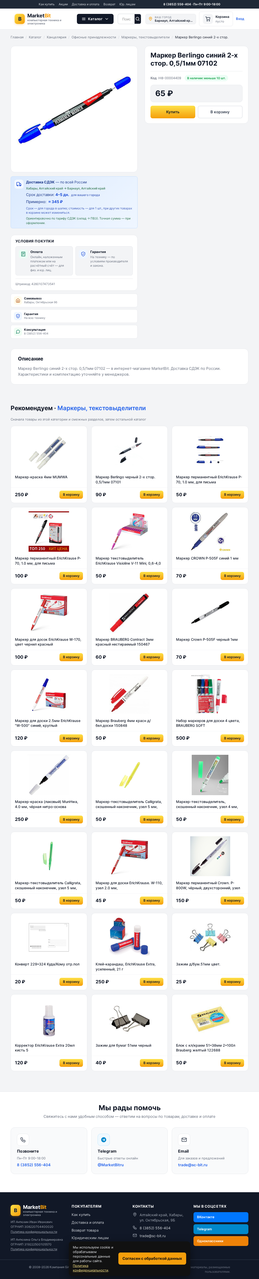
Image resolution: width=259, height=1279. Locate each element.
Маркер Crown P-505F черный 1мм (207, 639)
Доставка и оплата (85, 4)
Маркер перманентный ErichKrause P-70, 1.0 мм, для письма (209, 479)
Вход (240, 19)
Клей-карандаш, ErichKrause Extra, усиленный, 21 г (126, 966)
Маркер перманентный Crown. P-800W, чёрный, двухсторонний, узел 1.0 (208, 885)
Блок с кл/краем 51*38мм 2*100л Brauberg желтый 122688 (205, 1047)
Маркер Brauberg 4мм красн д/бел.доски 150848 (123, 723)
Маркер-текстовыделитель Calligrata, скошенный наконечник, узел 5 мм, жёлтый (129, 804)
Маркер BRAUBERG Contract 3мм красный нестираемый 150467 (125, 642)
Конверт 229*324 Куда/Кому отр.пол (47, 964)
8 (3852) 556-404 (155, 1228)
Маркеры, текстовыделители (145, 37)
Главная (17, 37)
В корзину (220, 111)
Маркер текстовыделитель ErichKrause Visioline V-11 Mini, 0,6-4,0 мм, (128, 561)
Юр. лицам (127, 4)
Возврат (109, 4)
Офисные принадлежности (94, 37)
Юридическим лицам (90, 1238)
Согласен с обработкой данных (152, 1258)
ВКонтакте (205, 1217)
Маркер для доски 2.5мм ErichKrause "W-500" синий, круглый (47, 723)
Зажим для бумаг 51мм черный (123, 1045)
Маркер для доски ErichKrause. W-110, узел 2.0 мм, (129, 885)
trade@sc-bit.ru (153, 1236)
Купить (173, 111)
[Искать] (138, 19)
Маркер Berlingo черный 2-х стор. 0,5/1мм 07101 (125, 479)
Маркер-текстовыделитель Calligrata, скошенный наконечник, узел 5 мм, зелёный (48, 885)
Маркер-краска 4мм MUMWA (41, 477)
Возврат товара (85, 1230)
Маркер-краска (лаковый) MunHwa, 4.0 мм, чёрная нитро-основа (46, 804)
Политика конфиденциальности (34, 1232)
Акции (63, 4)
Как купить (47, 4)
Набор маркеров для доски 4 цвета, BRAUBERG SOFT (208, 723)
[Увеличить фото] (74, 109)
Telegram (204, 1229)
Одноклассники (210, 1241)
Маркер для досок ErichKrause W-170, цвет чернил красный (48, 642)
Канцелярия (56, 37)
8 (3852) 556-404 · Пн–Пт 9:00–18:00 (191, 4)
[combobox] (126, 19)
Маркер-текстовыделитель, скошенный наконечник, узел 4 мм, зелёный (207, 804)
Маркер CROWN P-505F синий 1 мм (207, 558)
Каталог (35, 37)
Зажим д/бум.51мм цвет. (198, 964)
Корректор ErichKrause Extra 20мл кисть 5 (45, 1047)
